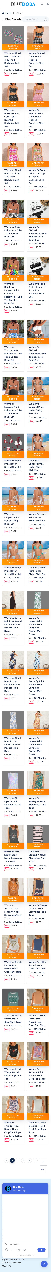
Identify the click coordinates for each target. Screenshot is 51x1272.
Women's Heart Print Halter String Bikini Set (37, 517)
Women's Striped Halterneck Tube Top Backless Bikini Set (38, 233)
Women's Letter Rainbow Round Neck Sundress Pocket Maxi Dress (13, 624)
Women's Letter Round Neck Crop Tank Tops (37, 965)
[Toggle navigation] (4, 4)
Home (7, 13)
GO (42, 1169)
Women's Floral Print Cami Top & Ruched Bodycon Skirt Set (12, 60)
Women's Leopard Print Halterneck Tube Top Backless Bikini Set (13, 410)
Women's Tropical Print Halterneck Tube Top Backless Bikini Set (13, 353)
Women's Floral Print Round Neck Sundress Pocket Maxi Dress (12, 684)
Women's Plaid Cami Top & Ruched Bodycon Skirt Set (37, 60)
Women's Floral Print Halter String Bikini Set (12, 463)
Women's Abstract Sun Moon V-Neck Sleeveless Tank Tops (12, 912)
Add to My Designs (14, 47)
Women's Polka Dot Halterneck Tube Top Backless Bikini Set (37, 290)
